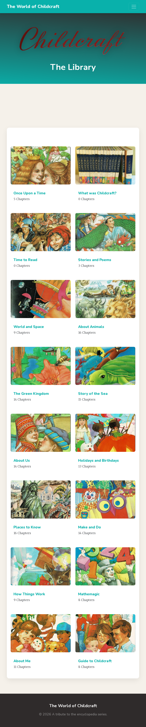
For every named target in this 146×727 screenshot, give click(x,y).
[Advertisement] (73, 103)
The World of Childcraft (33, 6)
